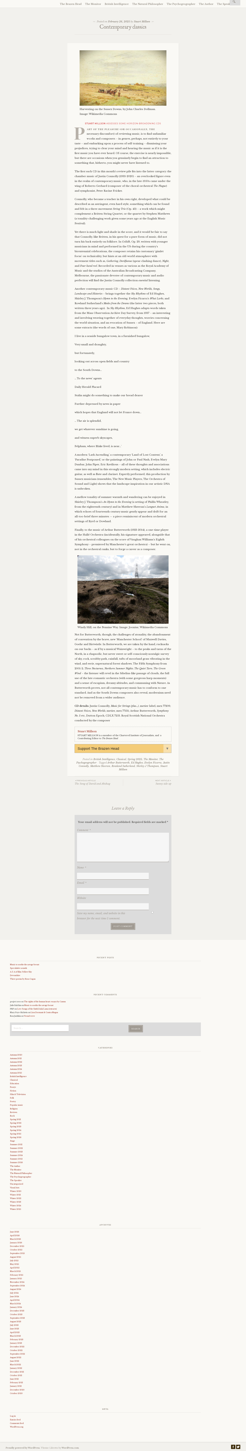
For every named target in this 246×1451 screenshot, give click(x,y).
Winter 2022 (15, 1198)
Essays (13, 1087)
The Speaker (224, 4)
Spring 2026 (15, 1137)
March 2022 (15, 1365)
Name (81, 867)
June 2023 (14, 1329)
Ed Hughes (137, 762)
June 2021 (14, 1379)
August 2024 (15, 1289)
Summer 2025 (16, 1159)
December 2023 (17, 1311)
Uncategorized (16, 1184)
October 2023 (16, 1314)
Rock (12, 1116)
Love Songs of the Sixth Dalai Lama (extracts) (37, 1009)
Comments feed (17, 1423)
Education (14, 1083)
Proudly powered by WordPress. (23, 1448)
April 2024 (15, 1300)
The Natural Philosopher (147, 4)
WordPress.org (16, 1427)
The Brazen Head (71, 4)
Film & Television (18, 1094)
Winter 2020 (15, 1191)
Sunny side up (163, 782)
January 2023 (16, 1343)
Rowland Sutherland (123, 766)
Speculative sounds (18, 968)
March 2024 (15, 1304)
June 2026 (14, 1232)
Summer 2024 (16, 1155)
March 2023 (15, 1336)
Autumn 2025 (16, 1073)
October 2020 (16, 1393)
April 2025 (15, 1268)
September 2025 (17, 1253)
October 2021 (16, 1375)
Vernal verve (29, 1016)
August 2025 (15, 1257)
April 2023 (15, 1332)
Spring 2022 (15, 1123)
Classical (121, 759)
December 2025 (17, 1246)
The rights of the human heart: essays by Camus (45, 1002)
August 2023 (15, 1322)
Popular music (16, 1105)
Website (81, 898)
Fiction (13, 1091)
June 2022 (14, 1361)
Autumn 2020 (16, 1055)
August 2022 (15, 1357)
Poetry (13, 1101)
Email (81, 882)
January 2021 (16, 1386)
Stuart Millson (142, 21)
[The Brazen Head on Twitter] (238, 1447)
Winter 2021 (15, 1195)
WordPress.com (70, 1448)
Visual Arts (14, 1188)
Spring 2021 (15, 1119)
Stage (12, 1141)
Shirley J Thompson (147, 766)
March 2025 (15, 1271)
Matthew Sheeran (100, 766)
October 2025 (16, 1250)
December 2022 (17, 1347)
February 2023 (16, 1339)
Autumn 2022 (16, 1062)
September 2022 (17, 1354)
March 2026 (15, 1239)
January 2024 (16, 1307)
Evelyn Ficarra (153, 762)
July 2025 (14, 1261)
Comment (84, 830)
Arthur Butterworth (118, 762)
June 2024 (14, 1296)
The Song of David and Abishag (92, 782)
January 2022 (16, 1368)
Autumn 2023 (16, 1065)
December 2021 (17, 1372)
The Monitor (93, 4)
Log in (13, 1416)
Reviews (13, 1112)
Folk (12, 1098)
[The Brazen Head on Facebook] (233, 1447)
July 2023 (14, 1325)
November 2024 (17, 1282)
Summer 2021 (16, 1144)
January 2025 (16, 1278)
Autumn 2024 (16, 1069)
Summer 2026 (16, 1162)
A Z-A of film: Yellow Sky (21, 972)
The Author (206, 4)
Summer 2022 (16, 1148)
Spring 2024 (15, 1130)
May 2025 (14, 1264)
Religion (14, 1109)
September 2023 (17, 1318)
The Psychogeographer (181, 4)
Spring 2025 (135, 759)
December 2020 (17, 1390)
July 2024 (14, 1293)
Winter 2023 (15, 1202)
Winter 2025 (15, 1209)
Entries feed (15, 1420)
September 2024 (17, 1286)
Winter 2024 (15, 1206)
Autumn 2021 (16, 1058)
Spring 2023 (15, 1126)
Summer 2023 (16, 1152)
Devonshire (15, 975)
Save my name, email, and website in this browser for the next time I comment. (101, 916)
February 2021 (16, 1382)
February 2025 (16, 1275)
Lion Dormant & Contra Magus (44, 1012)
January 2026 (16, 1243)
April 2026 (15, 1235)
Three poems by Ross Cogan (22, 979)
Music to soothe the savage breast (24, 964)
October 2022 (16, 1350)
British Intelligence (117, 4)
